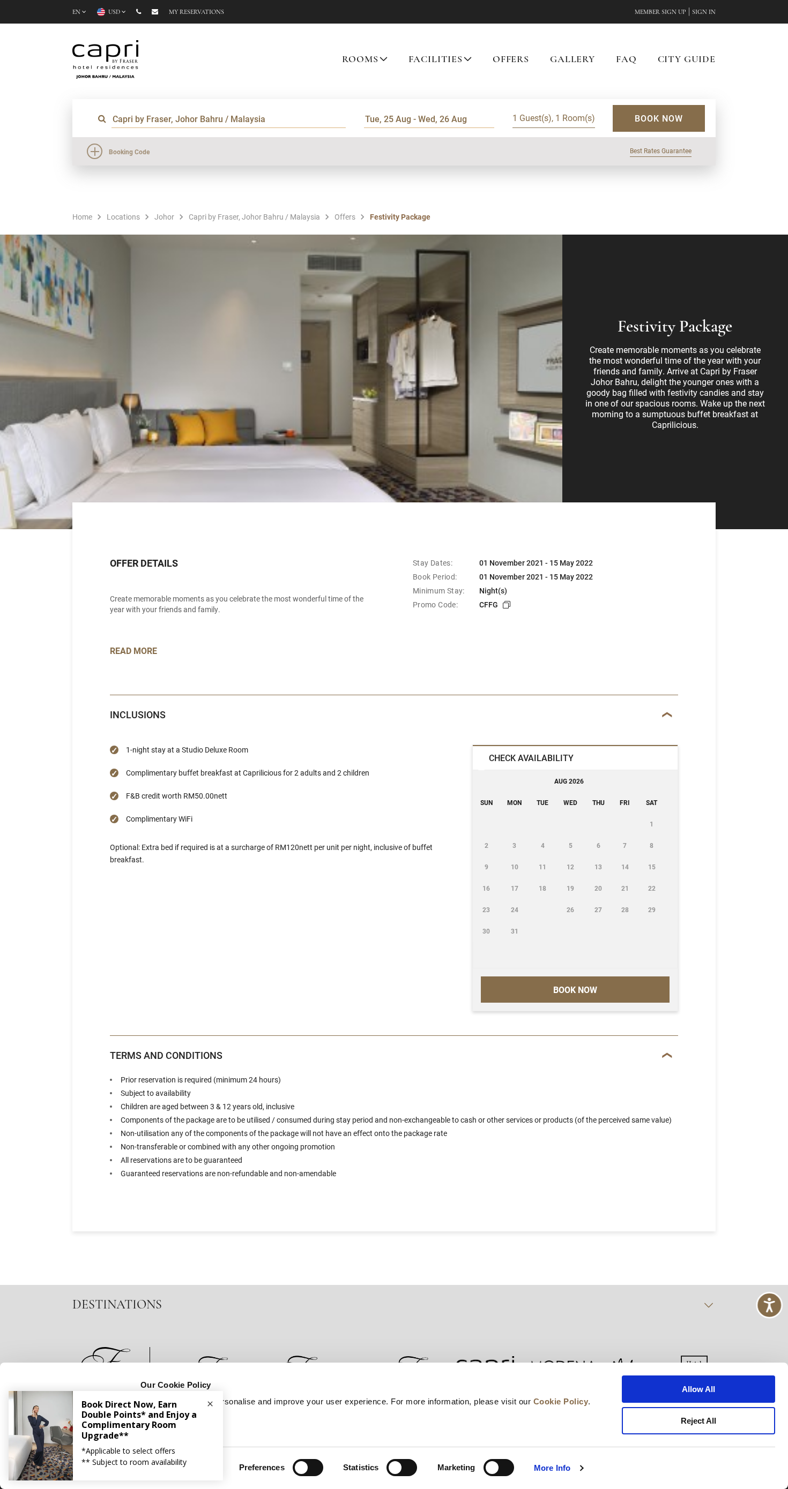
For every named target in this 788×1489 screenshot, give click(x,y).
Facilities (435, 60)
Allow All (698, 1389)
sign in (704, 12)
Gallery (572, 60)
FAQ (626, 60)
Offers (511, 60)
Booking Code (129, 151)
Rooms (360, 60)
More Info (552, 1467)
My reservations (196, 12)
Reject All (698, 1420)
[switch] (308, 1467)
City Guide (687, 60)
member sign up (660, 12)
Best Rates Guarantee (661, 150)
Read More (133, 650)
